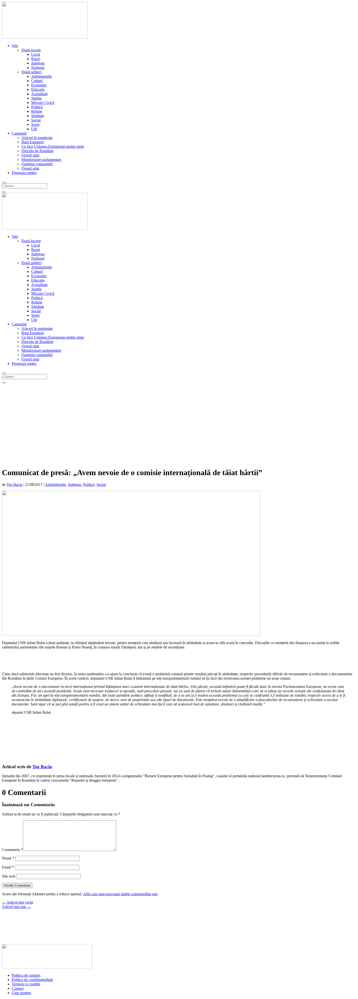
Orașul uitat (30, 155)
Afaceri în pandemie (37, 138)
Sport (35, 124)
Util (34, 129)
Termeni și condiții (26, 984)
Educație (38, 89)
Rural (35, 59)
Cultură (37, 81)
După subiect (31, 72)
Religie (36, 111)
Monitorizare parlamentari (41, 159)
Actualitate (39, 94)
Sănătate (37, 116)
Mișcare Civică (42, 103)
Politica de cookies (26, 975)
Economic (39, 85)
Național (37, 67)
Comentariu (12, 850)
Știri (15, 46)
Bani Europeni (32, 142)
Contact (18, 988)
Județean (38, 63)
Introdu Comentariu (17, 885)
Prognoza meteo (24, 173)
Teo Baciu (14, 484)
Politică (37, 107)
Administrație (41, 76)
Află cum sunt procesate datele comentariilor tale (120, 894)
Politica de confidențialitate (32, 980)
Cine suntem (21, 993)
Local (35, 54)
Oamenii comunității (37, 164)
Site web (8, 876)
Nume (8, 858)
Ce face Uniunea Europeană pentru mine (52, 146)
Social (36, 120)
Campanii (19, 133)
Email (8, 867)
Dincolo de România (37, 151)
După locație (31, 50)
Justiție (36, 98)
